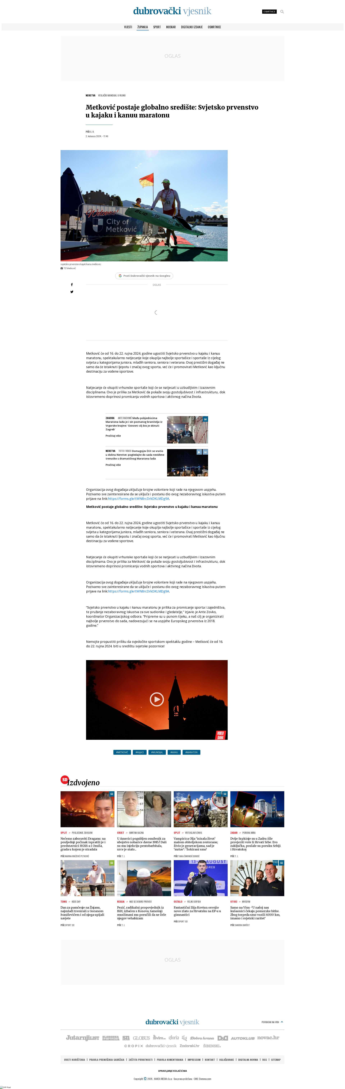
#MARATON (191, 752)
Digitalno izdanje (192, 27)
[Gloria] (173, 1037)
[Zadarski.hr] (190, 1045)
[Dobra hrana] (202, 1037)
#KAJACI (140, 752)
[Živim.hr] (159, 1037)
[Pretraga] (282, 11)
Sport (157, 27)
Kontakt (210, 1059)
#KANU (174, 752)
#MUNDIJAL (157, 752)
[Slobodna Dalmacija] (111, 1037)
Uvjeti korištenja (74, 1059)
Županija (142, 27)
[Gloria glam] (184, 1037)
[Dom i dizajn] (223, 1037)
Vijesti (128, 27)
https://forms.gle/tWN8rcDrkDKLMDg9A (138, 498)
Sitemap (276, 1059)
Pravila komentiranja (170, 1059)
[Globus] (142, 1037)
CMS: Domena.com (202, 1079)
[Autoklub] (243, 1037)
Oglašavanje (226, 1059)
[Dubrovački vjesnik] (161, 1045)
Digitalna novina (248, 1059)
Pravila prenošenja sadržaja (106, 1059)
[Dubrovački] (172, 11)
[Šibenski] (211, 1045)
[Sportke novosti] (126, 1037)
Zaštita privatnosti (141, 1059)
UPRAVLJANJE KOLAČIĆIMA (172, 1070)
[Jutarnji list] (82, 1037)
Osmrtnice (214, 27)
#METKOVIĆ (122, 752)
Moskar (171, 27)
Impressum (194, 1059)
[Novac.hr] (268, 1037)
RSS (264, 1059)
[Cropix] (133, 1045)
